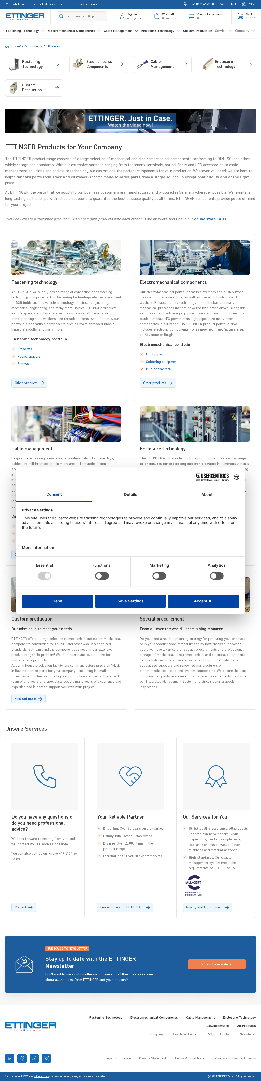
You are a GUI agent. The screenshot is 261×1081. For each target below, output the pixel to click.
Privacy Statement (152, 1058)
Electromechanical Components (154, 1017)
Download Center (185, 1034)
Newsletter (248, 1034)
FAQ (209, 1034)
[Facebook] (22, 1058)
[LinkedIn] (9, 1058)
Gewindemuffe (218, 1026)
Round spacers (29, 356)
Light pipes (154, 354)
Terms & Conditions (189, 1058)
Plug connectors (158, 369)
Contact (226, 1034)
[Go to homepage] (25, 16)
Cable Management (200, 1017)
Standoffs (25, 349)
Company (156, 1034)
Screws (23, 364)
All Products (246, 1026)
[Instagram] (46, 1058)
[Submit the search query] (61, 16)
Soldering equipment (162, 362)
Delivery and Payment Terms (234, 1058)
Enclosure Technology (239, 1017)
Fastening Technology (105, 1017)
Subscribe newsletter (217, 964)
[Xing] (34, 1058)
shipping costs (41, 1076)
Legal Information (118, 1058)
